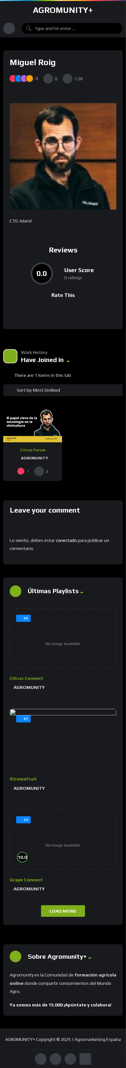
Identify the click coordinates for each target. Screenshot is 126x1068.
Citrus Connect (26, 678)
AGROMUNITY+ (63, 10)
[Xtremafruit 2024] (63, 739)
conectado (66, 540)
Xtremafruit (23, 778)
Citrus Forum (33, 450)
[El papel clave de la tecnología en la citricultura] (32, 425)
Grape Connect (26, 879)
